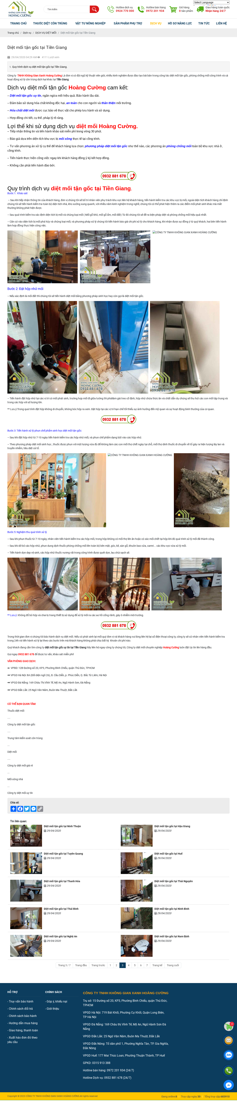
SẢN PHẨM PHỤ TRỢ (128, 23)
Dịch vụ (155, 23)
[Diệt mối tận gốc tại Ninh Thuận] (26, 836)
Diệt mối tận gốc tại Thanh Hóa (62, 881)
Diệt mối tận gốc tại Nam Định (171, 936)
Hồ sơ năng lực (180, 23)
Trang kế (157, 965)
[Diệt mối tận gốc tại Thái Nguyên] (137, 891)
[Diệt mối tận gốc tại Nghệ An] (26, 946)
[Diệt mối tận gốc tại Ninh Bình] (137, 918)
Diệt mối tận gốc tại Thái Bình (61, 908)
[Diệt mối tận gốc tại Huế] (137, 863)
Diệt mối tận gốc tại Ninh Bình (171, 908)
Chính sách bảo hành (23, 1016)
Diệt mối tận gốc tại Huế (168, 853)
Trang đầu (81, 965)
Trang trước (98, 965)
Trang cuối (173, 965)
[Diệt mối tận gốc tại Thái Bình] (26, 918)
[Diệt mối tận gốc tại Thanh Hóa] (26, 891)
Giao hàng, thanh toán (23, 1030)
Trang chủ (18, 23)
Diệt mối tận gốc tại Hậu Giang (172, 826)
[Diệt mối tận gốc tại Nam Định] (137, 946)
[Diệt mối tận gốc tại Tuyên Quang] (26, 863)
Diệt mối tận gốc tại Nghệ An (60, 936)
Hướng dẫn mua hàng (23, 1023)
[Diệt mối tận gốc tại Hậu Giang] (137, 836)
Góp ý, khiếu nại (57, 1001)
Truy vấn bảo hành (21, 1001)
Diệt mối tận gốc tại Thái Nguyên (173, 881)
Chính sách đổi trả (21, 1008)
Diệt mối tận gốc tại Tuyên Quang (63, 853)
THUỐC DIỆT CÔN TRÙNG (50, 23)
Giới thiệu (53, 1008)
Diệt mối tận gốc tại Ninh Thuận (62, 826)
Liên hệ (221, 23)
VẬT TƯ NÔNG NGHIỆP (90, 23)
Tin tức (204, 23)
